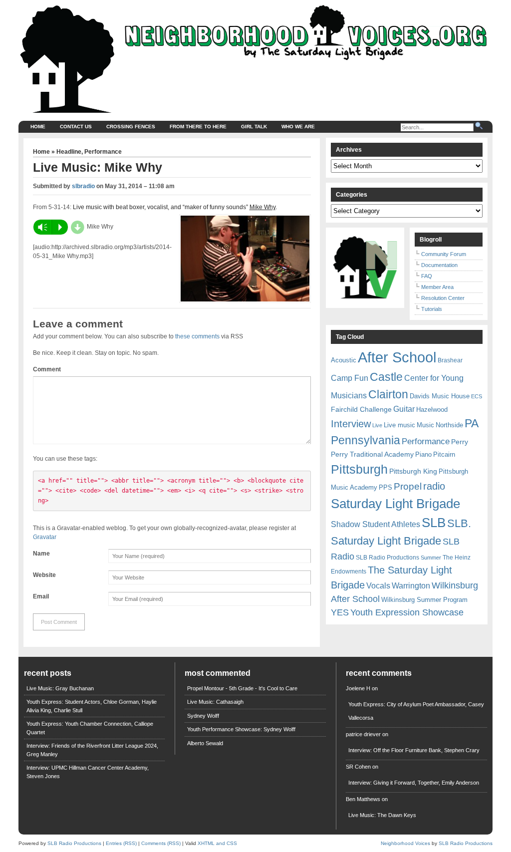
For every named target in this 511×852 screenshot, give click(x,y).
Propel (408, 486)
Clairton (388, 394)
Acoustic (343, 360)
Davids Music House (440, 396)
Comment (47, 369)
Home (37, 126)
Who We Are (298, 126)
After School (397, 357)
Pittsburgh (359, 469)
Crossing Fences (130, 126)
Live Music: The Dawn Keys (382, 815)
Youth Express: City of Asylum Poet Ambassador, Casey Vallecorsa (416, 711)
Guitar (404, 409)
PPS (385, 487)
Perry (459, 442)
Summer (431, 558)
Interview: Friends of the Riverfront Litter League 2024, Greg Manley (92, 750)
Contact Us (76, 126)
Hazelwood (432, 409)
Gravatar (44, 537)
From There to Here (198, 126)
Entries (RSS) (121, 843)
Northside (449, 425)
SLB (434, 523)
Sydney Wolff (203, 716)
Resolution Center (443, 298)
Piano (423, 454)
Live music (399, 425)
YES (340, 612)
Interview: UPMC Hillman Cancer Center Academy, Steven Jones (87, 772)
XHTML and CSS (217, 843)
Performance (103, 151)
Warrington (411, 585)
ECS (476, 396)
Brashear (450, 360)
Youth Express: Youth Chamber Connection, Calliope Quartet (89, 728)
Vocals (378, 585)
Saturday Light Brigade (395, 504)
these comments (197, 336)
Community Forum (443, 254)
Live (377, 425)
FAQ (426, 276)
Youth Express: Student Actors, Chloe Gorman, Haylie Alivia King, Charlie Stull (91, 706)
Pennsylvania (365, 440)
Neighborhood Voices (405, 843)
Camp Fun (349, 378)
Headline (68, 151)
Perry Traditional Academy (372, 454)
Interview (351, 423)
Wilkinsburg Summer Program (424, 599)
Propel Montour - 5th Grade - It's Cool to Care (242, 688)
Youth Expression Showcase (407, 612)
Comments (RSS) (161, 843)
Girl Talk (254, 126)
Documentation (439, 265)
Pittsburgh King (413, 471)
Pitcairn (444, 454)
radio (434, 486)
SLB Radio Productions (387, 557)
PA (472, 423)
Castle (386, 376)
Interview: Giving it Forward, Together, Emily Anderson (413, 783)
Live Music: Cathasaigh (215, 702)
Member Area (437, 287)
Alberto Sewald (205, 743)
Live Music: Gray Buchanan (60, 688)
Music (425, 425)
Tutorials (431, 309)
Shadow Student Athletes (375, 524)
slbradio (83, 186)
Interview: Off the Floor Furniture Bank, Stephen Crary (414, 750)
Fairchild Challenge (361, 409)
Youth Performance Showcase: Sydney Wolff (241, 729)
